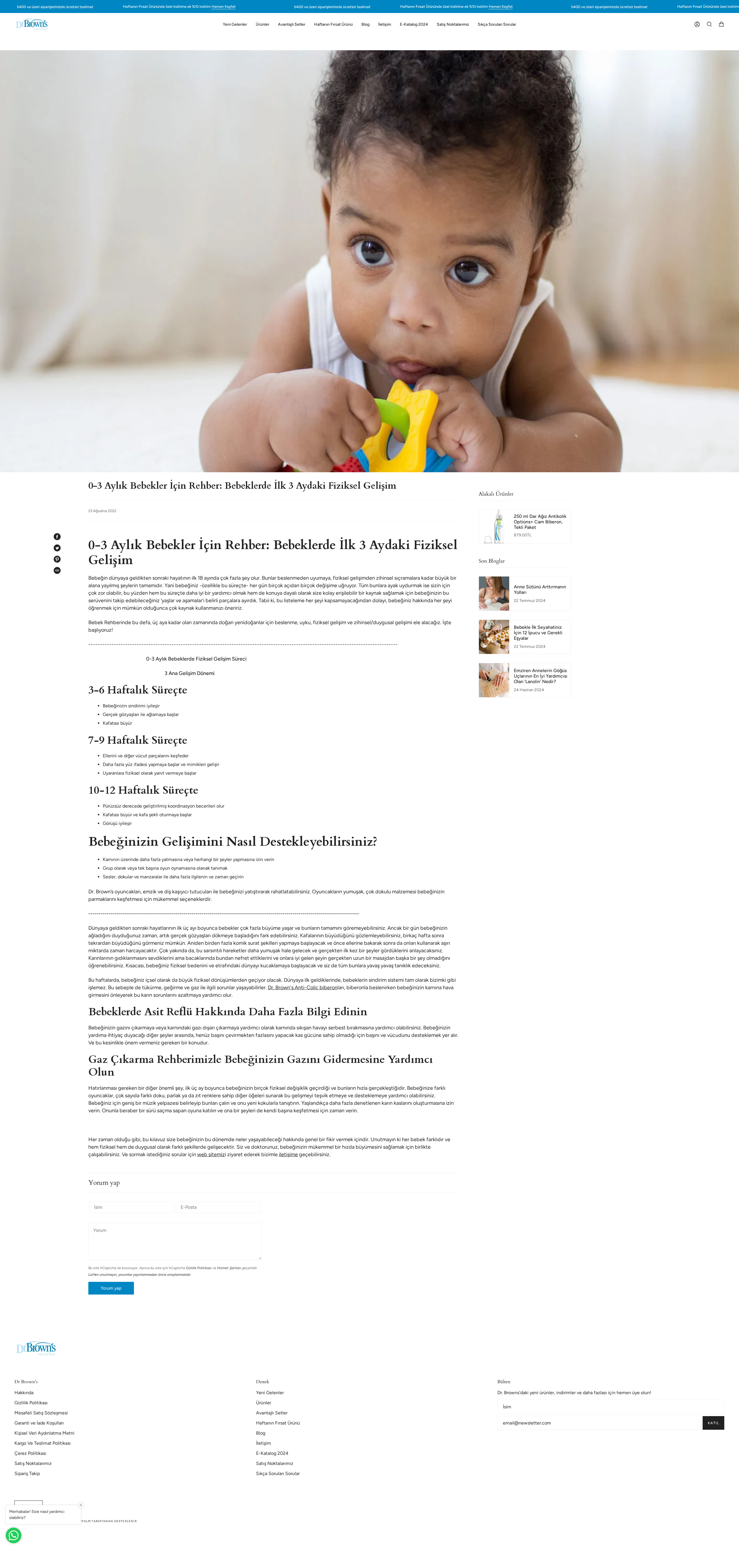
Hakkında (23, 1392)
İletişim (263, 1443)
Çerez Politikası (30, 1453)
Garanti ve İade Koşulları (39, 1423)
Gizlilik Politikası (199, 1268)
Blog (260, 1433)
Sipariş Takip (27, 1473)
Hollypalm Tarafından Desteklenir (104, 1521)
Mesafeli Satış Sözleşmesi (41, 1413)
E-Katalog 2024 (272, 1453)
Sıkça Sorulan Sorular (278, 1473)
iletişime (288, 1154)
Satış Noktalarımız (33, 1463)
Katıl (713, 1423)
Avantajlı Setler (272, 1413)
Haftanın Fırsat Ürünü (278, 1423)
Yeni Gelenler (270, 1392)
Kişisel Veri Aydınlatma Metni (44, 1433)
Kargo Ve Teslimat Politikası (42, 1443)
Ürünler (263, 1402)
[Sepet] (721, 24)
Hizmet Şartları (229, 1268)
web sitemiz (211, 1154)
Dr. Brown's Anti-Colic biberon (302, 987)
